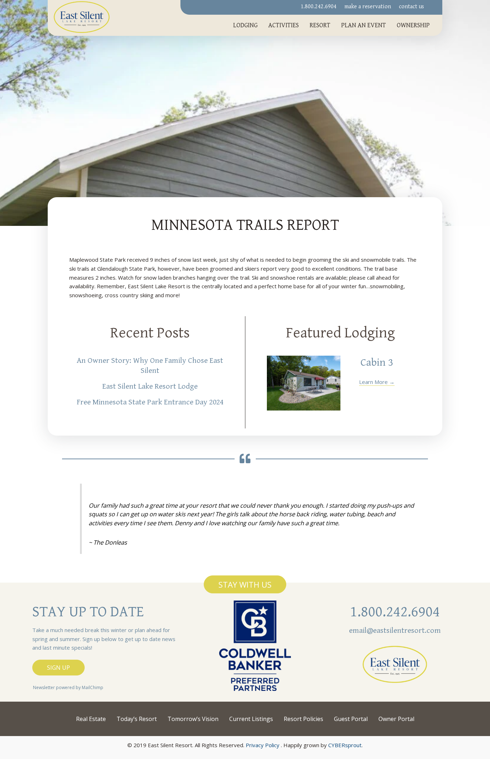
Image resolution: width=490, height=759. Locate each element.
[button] (245, 584)
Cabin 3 (377, 362)
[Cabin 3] (303, 383)
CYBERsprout (345, 745)
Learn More (377, 381)
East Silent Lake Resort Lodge (150, 386)
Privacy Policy (262, 745)
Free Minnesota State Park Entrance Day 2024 (150, 402)
